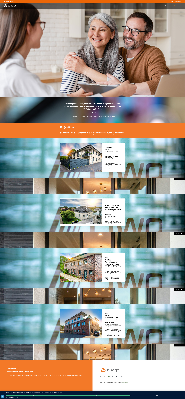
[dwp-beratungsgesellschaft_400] (109, 368)
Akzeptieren (94, 395)
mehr (157, 395)
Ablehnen (32, 395)
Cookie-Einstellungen (125, 382)
